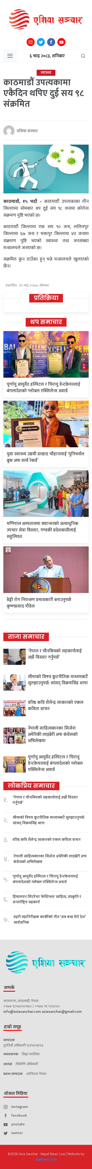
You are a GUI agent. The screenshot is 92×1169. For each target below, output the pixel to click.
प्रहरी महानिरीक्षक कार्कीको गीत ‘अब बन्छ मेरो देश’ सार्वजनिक (50, 919)
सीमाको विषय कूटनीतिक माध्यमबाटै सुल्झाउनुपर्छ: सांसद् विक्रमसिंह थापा (58, 680)
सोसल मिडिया (15, 1093)
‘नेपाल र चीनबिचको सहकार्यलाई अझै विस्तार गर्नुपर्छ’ (55, 654)
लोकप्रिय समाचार (31, 786)
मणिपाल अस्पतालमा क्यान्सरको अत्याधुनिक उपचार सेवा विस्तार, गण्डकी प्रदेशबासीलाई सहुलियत (42, 530)
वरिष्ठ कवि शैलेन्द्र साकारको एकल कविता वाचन (55, 706)
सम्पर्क (9, 987)
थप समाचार (46, 322)
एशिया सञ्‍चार (27, 131)
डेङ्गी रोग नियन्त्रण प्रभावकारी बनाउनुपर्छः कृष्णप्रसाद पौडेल (39, 603)
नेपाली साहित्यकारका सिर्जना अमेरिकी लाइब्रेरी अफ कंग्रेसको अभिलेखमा (53, 734)
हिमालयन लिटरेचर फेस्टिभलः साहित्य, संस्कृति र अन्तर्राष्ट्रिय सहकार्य (47, 899)
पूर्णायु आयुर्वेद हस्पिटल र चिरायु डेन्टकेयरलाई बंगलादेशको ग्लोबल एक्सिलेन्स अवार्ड (43, 388)
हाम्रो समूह (12, 1027)
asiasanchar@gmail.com (62, 1012)
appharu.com (46, 1159)
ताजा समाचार (26, 637)
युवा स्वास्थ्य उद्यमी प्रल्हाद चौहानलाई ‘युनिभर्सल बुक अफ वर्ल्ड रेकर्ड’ (45, 457)
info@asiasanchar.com (22, 1012)
